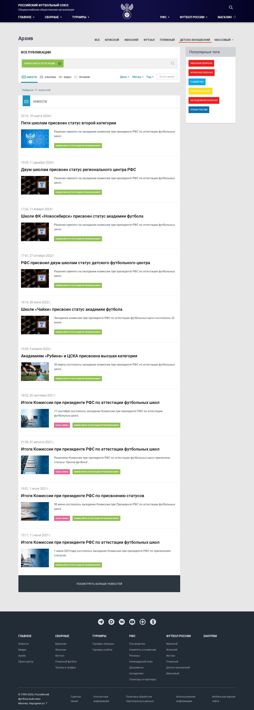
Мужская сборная (201, 72)
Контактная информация (101, 699)
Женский (131, 40)
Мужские (60, 643)
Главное (24, 17)
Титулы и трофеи (65, 667)
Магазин (225, 17)
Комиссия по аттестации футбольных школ (78, 146)
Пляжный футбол (66, 661)
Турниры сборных (103, 643)
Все (97, 40)
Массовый (172, 673)
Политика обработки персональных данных (140, 699)
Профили (84, 77)
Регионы (134, 655)
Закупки (210, 636)
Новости (32, 77)
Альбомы (50, 77)
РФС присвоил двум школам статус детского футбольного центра (85, 262)
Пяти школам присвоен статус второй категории (68, 123)
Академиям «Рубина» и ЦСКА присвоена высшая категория (79, 356)
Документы (136, 667)
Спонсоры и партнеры (142, 679)
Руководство (137, 643)
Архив (22, 655)
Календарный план (141, 661)
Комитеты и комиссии (142, 649)
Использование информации (185, 699)
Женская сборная (201, 63)
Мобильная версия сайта (223, 699)
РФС (163, 17)
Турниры (79, 17)
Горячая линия (76, 699)
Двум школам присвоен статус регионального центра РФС (78, 169)
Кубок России (198, 109)
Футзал (149, 40)
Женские (60, 649)
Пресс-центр (25, 661)
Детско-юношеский (195, 40)
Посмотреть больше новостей (99, 583)
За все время (166, 76)
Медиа (22, 649)
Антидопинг (136, 673)
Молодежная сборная (203, 100)
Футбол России (192, 17)
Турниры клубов (102, 649)
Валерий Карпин (200, 91)
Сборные (52, 17)
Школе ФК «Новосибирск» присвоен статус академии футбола (82, 216)
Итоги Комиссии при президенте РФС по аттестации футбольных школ (90, 402)
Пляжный (167, 40)
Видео (67, 77)
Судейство (197, 82)
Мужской (112, 40)
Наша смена (62, 425)
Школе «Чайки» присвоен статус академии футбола (71, 309)
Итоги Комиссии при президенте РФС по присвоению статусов (82, 495)
